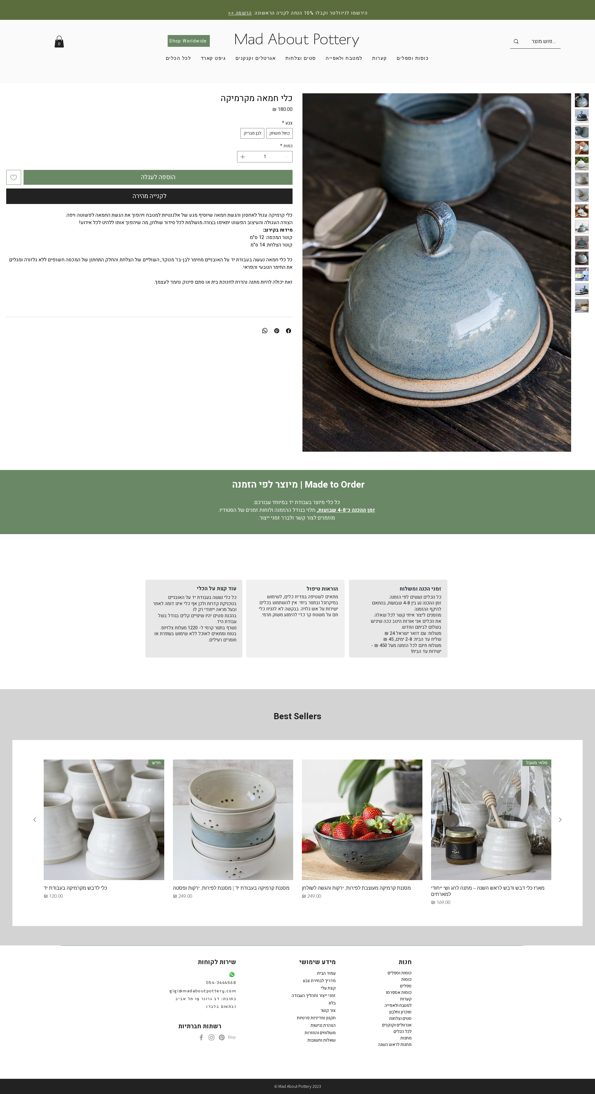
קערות (406, 999)
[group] (297, 832)
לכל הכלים (403, 1031)
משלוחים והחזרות (320, 1033)
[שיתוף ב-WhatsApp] (265, 330)
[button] (59, 41)
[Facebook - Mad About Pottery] (201, 1037)
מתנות (406, 1038)
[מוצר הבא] (34, 819)
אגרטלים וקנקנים (397, 1025)
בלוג (332, 1003)
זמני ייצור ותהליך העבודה (317, 995)
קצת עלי (328, 988)
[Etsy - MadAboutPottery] (232, 1037)
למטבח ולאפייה (398, 1005)
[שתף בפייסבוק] (288, 330)
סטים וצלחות (400, 1018)
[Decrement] (288, 156)
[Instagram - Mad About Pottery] (211, 1037)
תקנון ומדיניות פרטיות (317, 1018)
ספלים (406, 986)
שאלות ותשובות (321, 1040)
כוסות (406, 979)
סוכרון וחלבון (400, 1012)
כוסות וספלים (400, 973)
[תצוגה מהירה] (362, 820)
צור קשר (328, 1010)
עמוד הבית (326, 973)
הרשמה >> (240, 13)
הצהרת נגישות (323, 1025)
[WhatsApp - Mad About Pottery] (232, 974)
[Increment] (242, 156)
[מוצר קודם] (560, 819)
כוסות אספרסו (399, 992)
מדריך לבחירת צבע (319, 980)
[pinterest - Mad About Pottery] (222, 1037)
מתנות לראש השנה (395, 1044)
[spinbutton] (265, 156)
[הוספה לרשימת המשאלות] (13, 177)
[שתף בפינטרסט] (276, 330)
